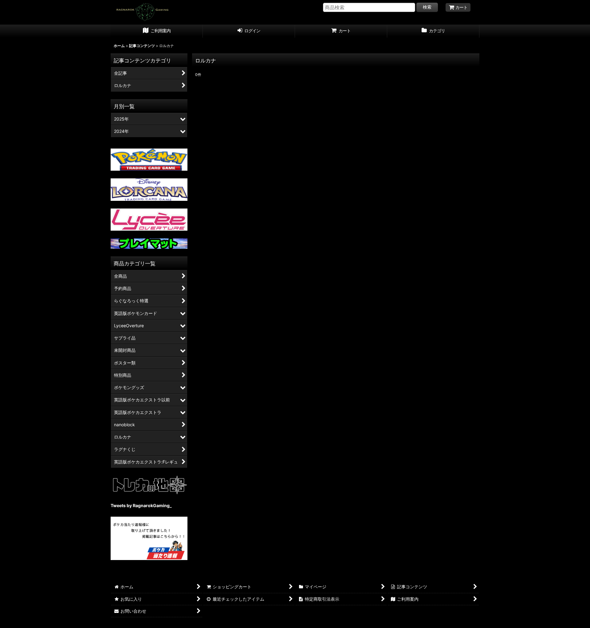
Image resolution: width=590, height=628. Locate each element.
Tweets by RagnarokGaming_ (141, 505)
